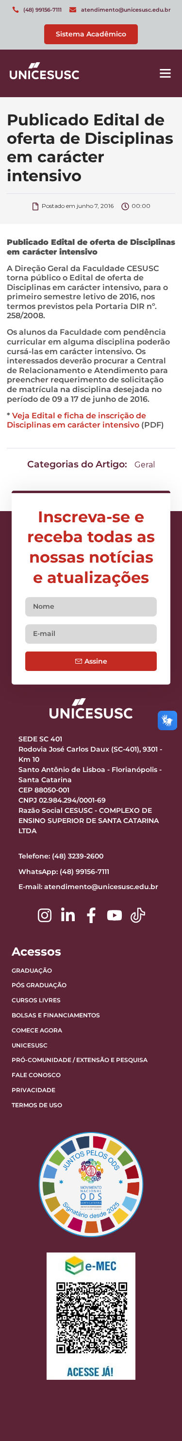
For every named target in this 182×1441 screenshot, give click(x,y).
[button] (165, 73)
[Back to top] (150, 1373)
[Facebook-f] (91, 915)
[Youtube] (114, 915)
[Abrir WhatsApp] (157, 1416)
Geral (144, 464)
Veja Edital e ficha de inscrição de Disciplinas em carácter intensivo (76, 420)
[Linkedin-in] (68, 915)
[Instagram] (44, 915)
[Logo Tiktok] (138, 915)
